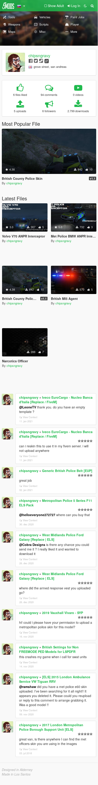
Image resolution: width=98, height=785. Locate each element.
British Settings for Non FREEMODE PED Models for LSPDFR (49, 649)
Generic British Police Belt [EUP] (67, 470)
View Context (30, 417)
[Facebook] (30, 60)
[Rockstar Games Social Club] (46, 60)
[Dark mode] (85, 5)
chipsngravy (39, 55)
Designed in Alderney (17, 769)
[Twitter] (36, 60)
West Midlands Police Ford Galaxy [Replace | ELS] (51, 537)
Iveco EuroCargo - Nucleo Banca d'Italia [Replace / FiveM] (56, 399)
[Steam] (41, 60)
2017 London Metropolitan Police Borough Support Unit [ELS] (51, 727)
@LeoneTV (27, 407)
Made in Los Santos (16, 774)
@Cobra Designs (32, 544)
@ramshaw (27, 686)
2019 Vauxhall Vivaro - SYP (62, 612)
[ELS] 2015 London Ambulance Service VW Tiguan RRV (54, 679)
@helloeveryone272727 (37, 514)
